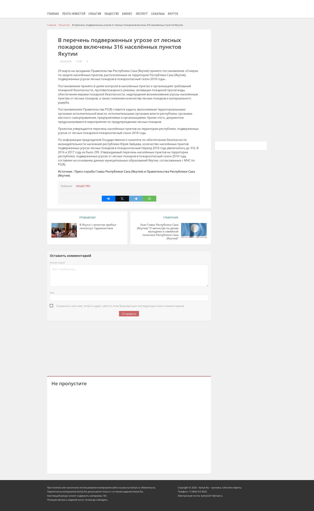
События (94, 13)
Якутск (173, 13)
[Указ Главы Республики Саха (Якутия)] (194, 230)
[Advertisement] (129, 347)
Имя (52, 292)
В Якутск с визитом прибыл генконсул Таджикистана (98, 226)
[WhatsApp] (149, 199)
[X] (122, 199)
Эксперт (142, 13)
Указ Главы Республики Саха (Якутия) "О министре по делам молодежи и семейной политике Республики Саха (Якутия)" (157, 231)
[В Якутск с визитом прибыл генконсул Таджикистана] (64, 230)
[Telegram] (136, 199)
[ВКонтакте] (108, 199)
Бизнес (127, 13)
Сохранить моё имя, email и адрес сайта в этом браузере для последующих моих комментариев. (120, 306)
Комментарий (57, 262)
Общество (111, 13)
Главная (53, 13)
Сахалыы (158, 13)
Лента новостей (73, 13)
